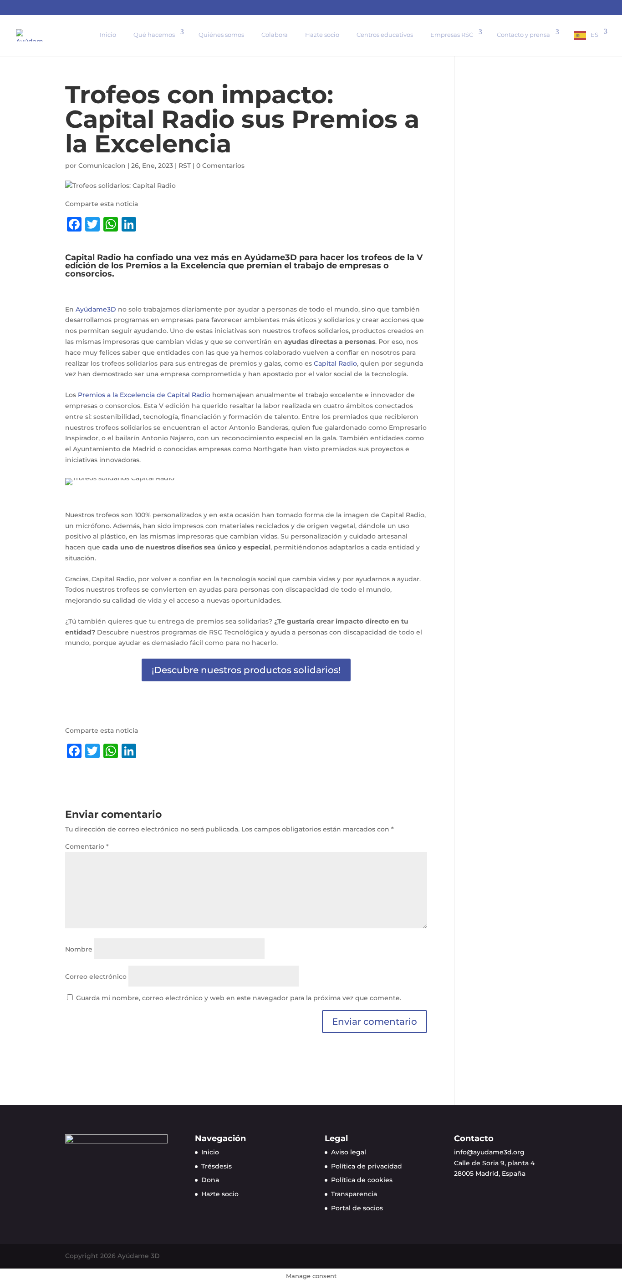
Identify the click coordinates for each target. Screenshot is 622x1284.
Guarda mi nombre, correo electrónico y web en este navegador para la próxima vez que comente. (238, 998)
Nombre (78, 949)
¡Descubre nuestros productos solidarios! (246, 670)
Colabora (274, 34)
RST (184, 165)
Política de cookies (362, 1180)
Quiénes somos (221, 34)
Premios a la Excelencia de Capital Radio (144, 395)
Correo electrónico (96, 976)
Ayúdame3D (96, 309)
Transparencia (354, 1194)
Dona (210, 1180)
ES (594, 34)
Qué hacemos (154, 34)
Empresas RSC (451, 34)
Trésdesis (216, 1166)
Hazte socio (322, 34)
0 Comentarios (220, 165)
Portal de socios (357, 1208)
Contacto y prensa (523, 34)
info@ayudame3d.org (489, 1152)
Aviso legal (348, 1152)
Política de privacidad (366, 1166)
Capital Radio (335, 363)
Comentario (87, 846)
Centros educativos (385, 34)
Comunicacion (102, 165)
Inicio (108, 34)
